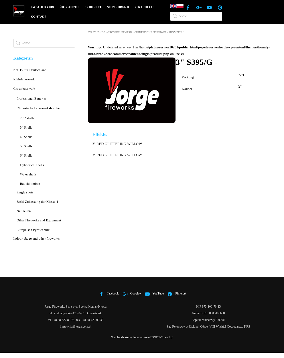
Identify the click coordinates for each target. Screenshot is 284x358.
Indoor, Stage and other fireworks (36, 238)
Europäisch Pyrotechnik (33, 230)
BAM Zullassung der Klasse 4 (37, 201)
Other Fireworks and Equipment (39, 220)
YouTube (158, 293)
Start (92, 32)
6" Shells (26, 155)
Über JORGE (69, 7)
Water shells (28, 174)
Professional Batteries (31, 98)
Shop (101, 32)
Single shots (25, 192)
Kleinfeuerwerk (24, 79)
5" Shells (26, 146)
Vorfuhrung (118, 7)
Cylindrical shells (32, 165)
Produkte (93, 7)
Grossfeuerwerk (119, 32)
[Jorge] (18, 14)
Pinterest (180, 293)
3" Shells (26, 127)
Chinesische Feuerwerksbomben (158, 32)
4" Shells (26, 137)
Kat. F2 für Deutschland (30, 70)
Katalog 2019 (42, 7)
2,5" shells (27, 118)
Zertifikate (144, 7)
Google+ (135, 293)
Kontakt (38, 16)
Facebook (112, 293)
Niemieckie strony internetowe (129, 337)
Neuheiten (24, 211)
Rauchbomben (30, 183)
